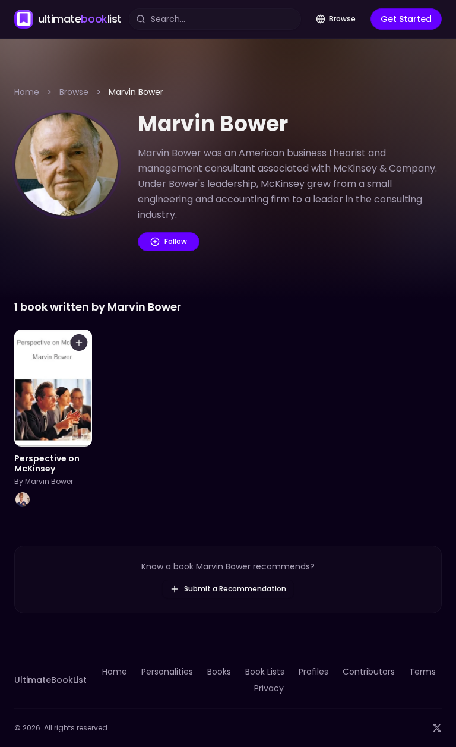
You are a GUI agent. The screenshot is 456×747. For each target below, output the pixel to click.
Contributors (369, 672)
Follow (175, 241)
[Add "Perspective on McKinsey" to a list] (79, 342)
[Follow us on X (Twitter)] (437, 728)
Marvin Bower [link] (136, 92)
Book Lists (264, 672)
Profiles (313, 672)
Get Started (406, 19)
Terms (422, 672)
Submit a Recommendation (235, 589)
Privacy (269, 688)
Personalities (167, 672)
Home (26, 92)
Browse (342, 19)
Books (219, 672)
